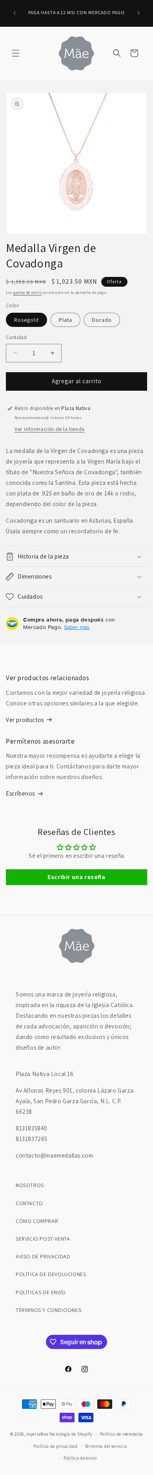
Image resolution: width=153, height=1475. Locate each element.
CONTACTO (29, 1203)
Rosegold (26, 319)
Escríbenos (20, 793)
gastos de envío (27, 292)
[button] (15, 53)
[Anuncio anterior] (14, 13)
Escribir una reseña (76, 877)
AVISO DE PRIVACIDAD (43, 1256)
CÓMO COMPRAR (37, 1221)
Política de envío (80, 1458)
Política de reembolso (121, 1434)
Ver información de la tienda (50, 428)
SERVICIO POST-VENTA (43, 1238)
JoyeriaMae (37, 1434)
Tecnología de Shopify (71, 1434)
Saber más (76, 627)
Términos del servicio (106, 1446)
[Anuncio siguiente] (138, 13)
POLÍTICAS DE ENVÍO (41, 1292)
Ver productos (25, 720)
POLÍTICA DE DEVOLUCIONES (51, 1274)
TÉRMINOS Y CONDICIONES (48, 1310)
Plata (65, 319)
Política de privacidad (55, 1446)
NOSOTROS (30, 1185)
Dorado (102, 319)
